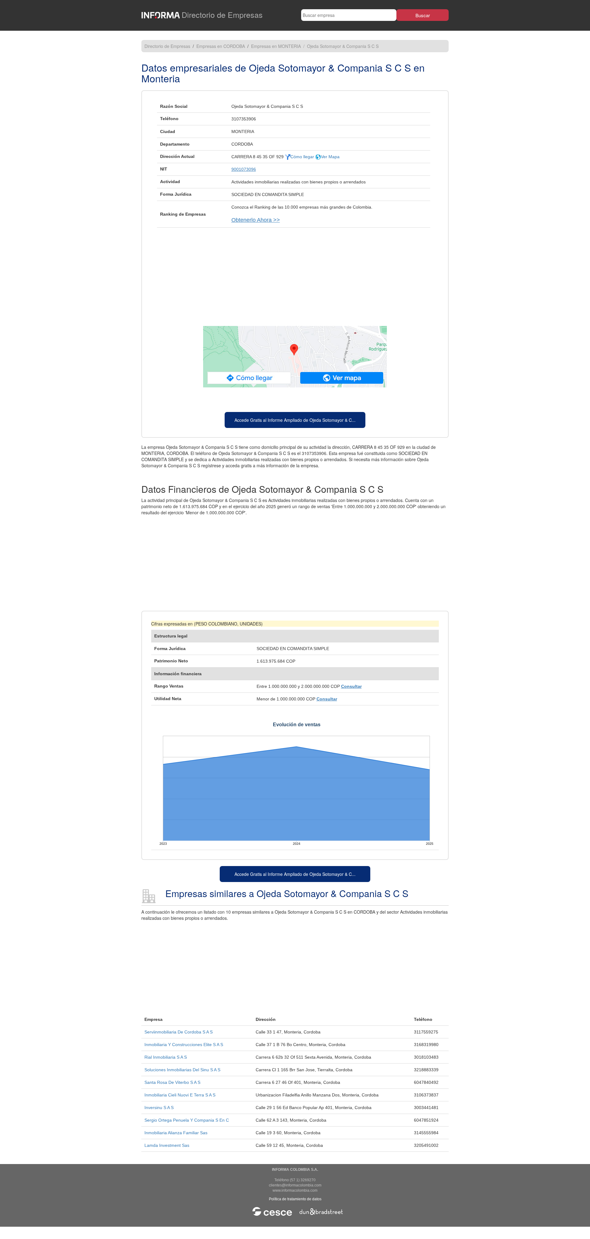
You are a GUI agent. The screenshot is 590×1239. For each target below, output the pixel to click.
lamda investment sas (166, 1145)
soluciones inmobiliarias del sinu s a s (182, 1069)
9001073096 (243, 169)
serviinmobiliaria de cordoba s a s (178, 1031)
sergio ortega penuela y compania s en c (186, 1120)
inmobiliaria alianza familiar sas (175, 1132)
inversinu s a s (159, 1107)
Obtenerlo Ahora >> (255, 220)
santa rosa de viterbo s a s (172, 1082)
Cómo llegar (302, 156)
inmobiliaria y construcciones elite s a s (183, 1044)
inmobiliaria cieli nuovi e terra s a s (179, 1094)
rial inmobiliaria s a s (165, 1057)
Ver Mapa (330, 156)
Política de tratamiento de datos (295, 1199)
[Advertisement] (295, 274)
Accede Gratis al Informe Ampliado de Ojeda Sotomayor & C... (295, 420)
